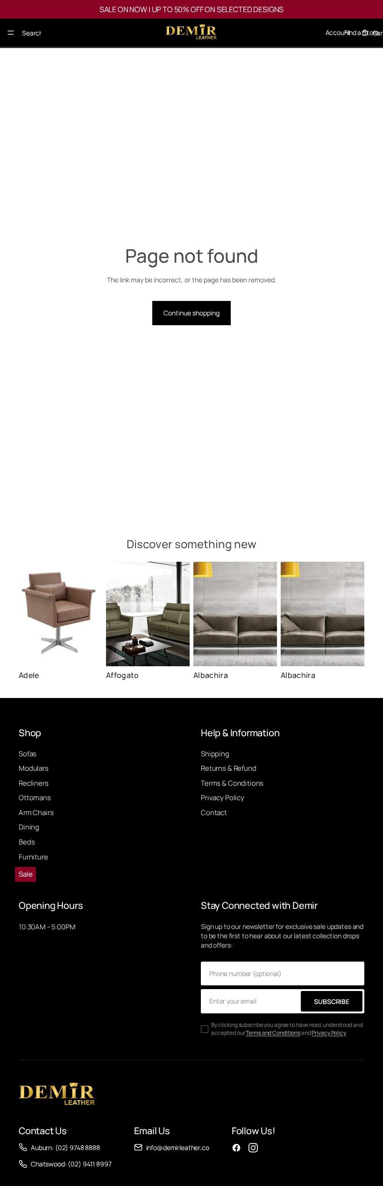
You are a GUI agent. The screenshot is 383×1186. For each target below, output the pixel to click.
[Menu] (10, 32)
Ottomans (35, 797)
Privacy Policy (222, 797)
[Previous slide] (116, 614)
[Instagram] (253, 1147)
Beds (27, 842)
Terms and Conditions (273, 1033)
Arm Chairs (36, 812)
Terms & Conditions (232, 783)
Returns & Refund (228, 768)
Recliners (34, 783)
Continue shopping (191, 312)
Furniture (33, 857)
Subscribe (331, 1001)
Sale (25, 874)
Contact (214, 812)
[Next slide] (179, 614)
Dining (29, 827)
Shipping (215, 754)
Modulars (34, 768)
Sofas (27, 754)
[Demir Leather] (57, 1095)
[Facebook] (236, 1147)
